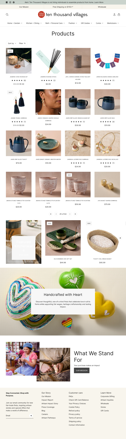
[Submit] (31, 416)
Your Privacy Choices (77, 403)
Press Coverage (48, 407)
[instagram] (10, 2)
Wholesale (105, 403)
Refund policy (74, 411)
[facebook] (6, 2)
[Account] (114, 14)
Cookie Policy (74, 407)
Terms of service (75, 418)
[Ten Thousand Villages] (63, 14)
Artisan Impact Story (50, 403)
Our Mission (46, 396)
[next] (120, 238)
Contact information (77, 425)
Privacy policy (74, 414)
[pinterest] (13, 2)
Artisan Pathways (48, 418)
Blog (43, 411)
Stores (103, 407)
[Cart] (119, 14)
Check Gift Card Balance (79, 400)
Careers (45, 414)
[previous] (6, 242)
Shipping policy (75, 421)
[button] (51, 214)
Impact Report (47, 400)
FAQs (71, 396)
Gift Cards (105, 411)
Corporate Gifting (108, 396)
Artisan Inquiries (107, 400)
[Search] (7, 14)
